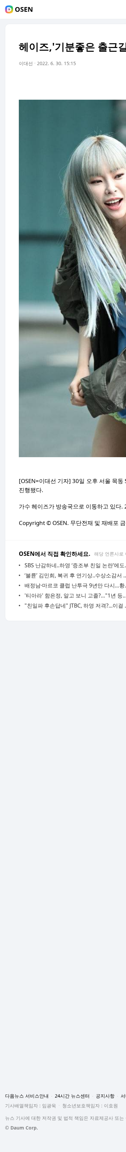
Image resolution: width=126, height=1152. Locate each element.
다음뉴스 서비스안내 (27, 1096)
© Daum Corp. (21, 1128)
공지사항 (105, 1096)
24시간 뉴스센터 (72, 1096)
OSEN (24, 9)
